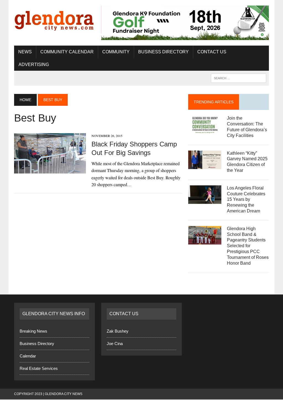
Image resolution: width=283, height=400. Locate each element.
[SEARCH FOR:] (238, 78)
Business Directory (163, 52)
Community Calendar (67, 52)
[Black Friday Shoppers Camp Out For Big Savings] (50, 170)
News (25, 52)
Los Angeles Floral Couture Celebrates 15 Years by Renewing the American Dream (246, 200)
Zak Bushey (118, 331)
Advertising (34, 64)
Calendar (28, 356)
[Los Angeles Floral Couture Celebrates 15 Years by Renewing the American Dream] (204, 201)
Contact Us (211, 52)
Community (116, 52)
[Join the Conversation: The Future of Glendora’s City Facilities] (204, 131)
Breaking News (33, 331)
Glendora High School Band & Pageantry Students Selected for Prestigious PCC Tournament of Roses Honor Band (248, 246)
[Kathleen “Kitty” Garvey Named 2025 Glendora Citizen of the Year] (204, 166)
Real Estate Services (39, 368)
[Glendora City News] (54, 19)
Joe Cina (115, 343)
